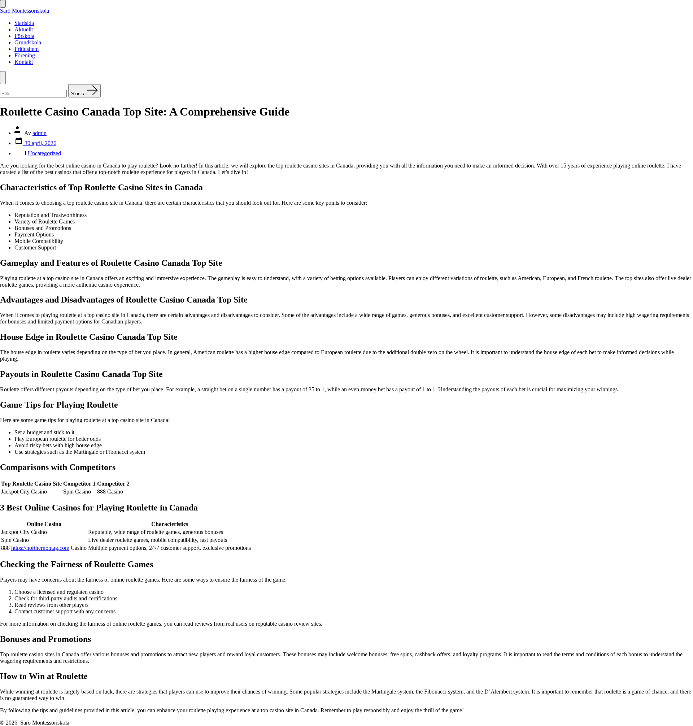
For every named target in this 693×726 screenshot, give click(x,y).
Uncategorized (44, 153)
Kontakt (23, 62)
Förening (24, 55)
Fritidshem (26, 49)
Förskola (24, 36)
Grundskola (27, 42)
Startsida (24, 23)
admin (39, 133)
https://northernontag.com (40, 548)
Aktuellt (23, 29)
